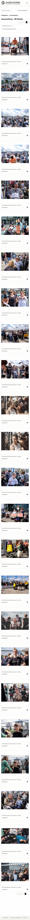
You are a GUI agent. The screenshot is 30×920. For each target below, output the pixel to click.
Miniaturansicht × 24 (7, 25)
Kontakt (25, 917)
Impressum (6, 917)
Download (4, 63)
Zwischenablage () (22, 10)
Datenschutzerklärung (16, 917)
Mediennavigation (6, 10)
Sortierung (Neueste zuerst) (8, 29)
